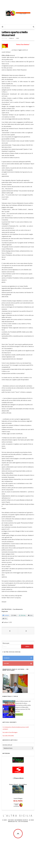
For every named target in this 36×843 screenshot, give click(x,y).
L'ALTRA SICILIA (18, 815)
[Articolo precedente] (10, 630)
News (17, 38)
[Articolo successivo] (26, 630)
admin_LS (11, 38)
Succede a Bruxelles (8, 735)
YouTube (6, 663)
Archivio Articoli (7, 745)
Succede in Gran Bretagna (10, 732)
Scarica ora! (19, 714)
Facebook (6, 658)
